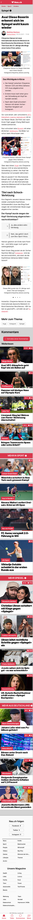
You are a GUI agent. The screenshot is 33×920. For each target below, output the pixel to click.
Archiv (5, 861)
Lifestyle (5, 857)
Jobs (4, 899)
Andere (16, 6)
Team (19, 896)
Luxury (20, 876)
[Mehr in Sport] (16, 455)
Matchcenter (22, 844)
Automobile (6, 886)
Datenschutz (7, 902)
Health (5, 873)
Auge (17, 166)
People (5, 847)
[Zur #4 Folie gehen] (20, 297)
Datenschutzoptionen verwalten (9, 905)
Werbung (6, 896)
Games (5, 854)
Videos (5, 851)
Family (5, 880)
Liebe (4, 876)
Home (3, 6)
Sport (9, 6)
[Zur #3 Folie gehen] (17, 297)
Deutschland (11, 34)
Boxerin (20, 128)
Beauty (5, 890)
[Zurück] (1, 2)
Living (19, 873)
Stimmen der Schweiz (24, 854)
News (4, 840)
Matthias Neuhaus (13, 32)
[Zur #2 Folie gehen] (15, 297)
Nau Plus (20, 851)
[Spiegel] (16, 10)
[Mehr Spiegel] (16, 578)
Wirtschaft (21, 847)
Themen (20, 857)
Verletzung (13, 131)
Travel (19, 883)
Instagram (19, 253)
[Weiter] (28, 280)
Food (19, 880)
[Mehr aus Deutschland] (16, 705)
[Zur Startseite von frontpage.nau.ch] (16, 2)
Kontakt (20, 899)
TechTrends (21, 886)
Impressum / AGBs (23, 902)
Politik (20, 840)
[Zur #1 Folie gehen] (13, 297)
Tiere (4, 883)
